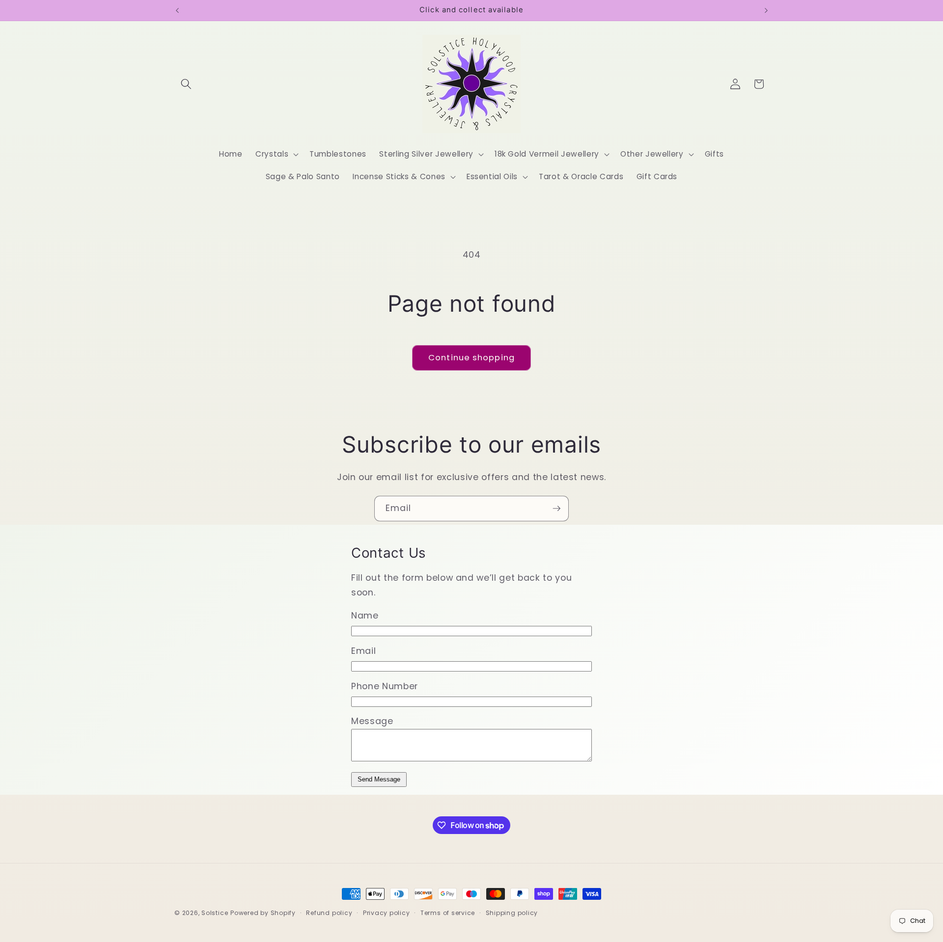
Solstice (214, 913)
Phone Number (384, 686)
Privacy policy (386, 913)
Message (372, 721)
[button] (186, 84)
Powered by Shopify (263, 913)
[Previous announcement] (177, 10)
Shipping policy (512, 913)
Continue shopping (471, 357)
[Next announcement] (766, 10)
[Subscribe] (556, 508)
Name (365, 615)
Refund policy (329, 913)
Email (363, 651)
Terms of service (447, 913)
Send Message (379, 779)
